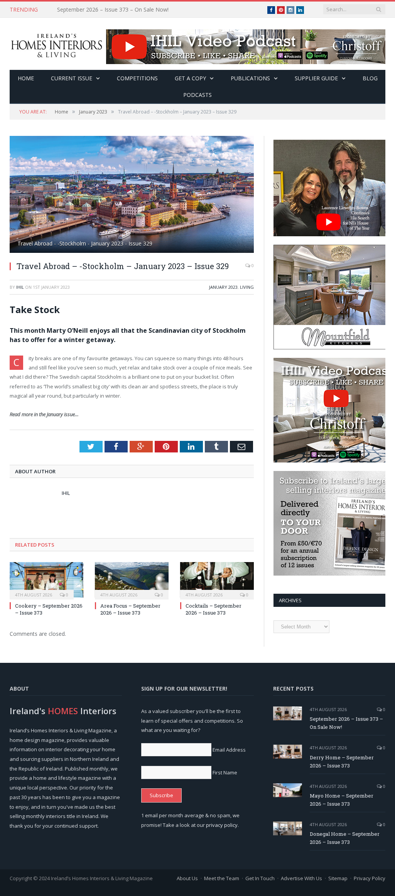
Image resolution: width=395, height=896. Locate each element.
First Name (225, 772)
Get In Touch (260, 878)
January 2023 (223, 287)
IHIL (20, 287)
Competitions (137, 78)
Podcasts (197, 94)
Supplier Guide (316, 78)
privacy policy (222, 824)
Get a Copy (190, 78)
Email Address (229, 749)
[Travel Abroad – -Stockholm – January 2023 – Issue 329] (132, 195)
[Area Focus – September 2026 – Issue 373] (132, 579)
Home (26, 78)
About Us (187, 878)
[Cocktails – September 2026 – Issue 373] (217, 579)
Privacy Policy (369, 878)
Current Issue (71, 78)
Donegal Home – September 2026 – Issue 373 (345, 837)
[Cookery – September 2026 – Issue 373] (46, 579)
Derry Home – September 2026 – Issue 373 (111, 9)
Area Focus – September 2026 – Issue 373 (130, 609)
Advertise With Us (301, 878)
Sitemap (338, 878)
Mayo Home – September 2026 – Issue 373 (341, 799)
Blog (370, 78)
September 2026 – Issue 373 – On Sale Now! (346, 722)
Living (247, 287)
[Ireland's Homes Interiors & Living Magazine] (56, 44)
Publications (250, 78)
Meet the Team (221, 878)
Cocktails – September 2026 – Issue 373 (213, 609)
